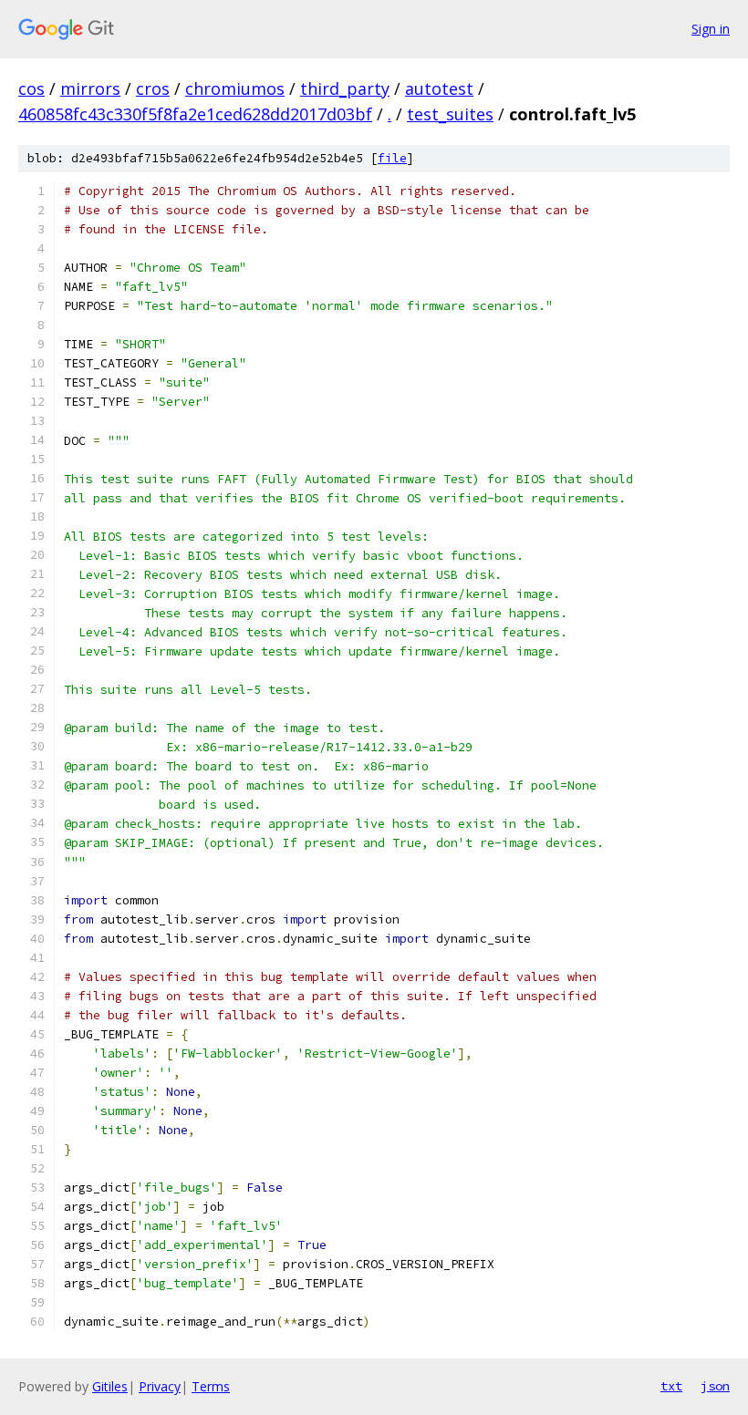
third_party (345, 88)
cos (31, 88)
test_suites (450, 114)
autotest (439, 88)
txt (671, 1386)
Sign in (710, 28)
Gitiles (110, 1386)
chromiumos (235, 88)
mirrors (90, 88)
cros (153, 88)
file (392, 158)
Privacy (160, 1386)
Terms (211, 1386)
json (715, 1386)
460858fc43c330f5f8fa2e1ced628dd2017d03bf (195, 114)
